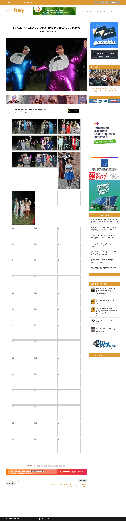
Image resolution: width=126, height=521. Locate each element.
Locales (48, 31)
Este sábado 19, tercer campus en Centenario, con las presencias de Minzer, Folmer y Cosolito (104, 260)
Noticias (88, 11)
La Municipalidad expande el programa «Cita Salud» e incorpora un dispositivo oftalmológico (105, 291)
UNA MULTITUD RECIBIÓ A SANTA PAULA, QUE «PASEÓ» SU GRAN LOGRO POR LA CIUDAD (104, 237)
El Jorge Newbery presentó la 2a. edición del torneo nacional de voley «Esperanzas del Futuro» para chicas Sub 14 (104, 221)
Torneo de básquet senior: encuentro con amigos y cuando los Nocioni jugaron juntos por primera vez (106, 311)
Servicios (112, 11)
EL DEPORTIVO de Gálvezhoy (23, 2)
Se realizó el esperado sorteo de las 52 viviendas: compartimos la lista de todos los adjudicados (104, 90)
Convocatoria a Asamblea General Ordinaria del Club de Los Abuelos (105, 329)
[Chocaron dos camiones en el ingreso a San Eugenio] (93, 301)
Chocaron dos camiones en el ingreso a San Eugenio (105, 301)
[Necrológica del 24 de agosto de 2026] (93, 321)
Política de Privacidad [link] (46, 519)
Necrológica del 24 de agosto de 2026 (106, 321)
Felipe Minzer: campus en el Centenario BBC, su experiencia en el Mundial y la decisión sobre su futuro (103, 252)
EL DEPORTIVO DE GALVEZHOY (103, 215)
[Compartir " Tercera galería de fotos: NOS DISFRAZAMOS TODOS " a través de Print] (64, 466)
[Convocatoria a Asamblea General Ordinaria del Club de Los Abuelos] (93, 329)
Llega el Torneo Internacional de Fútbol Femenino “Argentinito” (103, 268)
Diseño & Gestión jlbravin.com (29, 519)
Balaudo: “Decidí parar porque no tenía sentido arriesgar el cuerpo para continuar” (103, 229)
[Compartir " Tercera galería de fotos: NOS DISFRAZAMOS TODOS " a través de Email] (60, 466)
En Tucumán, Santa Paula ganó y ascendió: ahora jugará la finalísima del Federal (103, 244)
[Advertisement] (104, 387)
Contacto (9, 2)
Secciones (101, 11)
